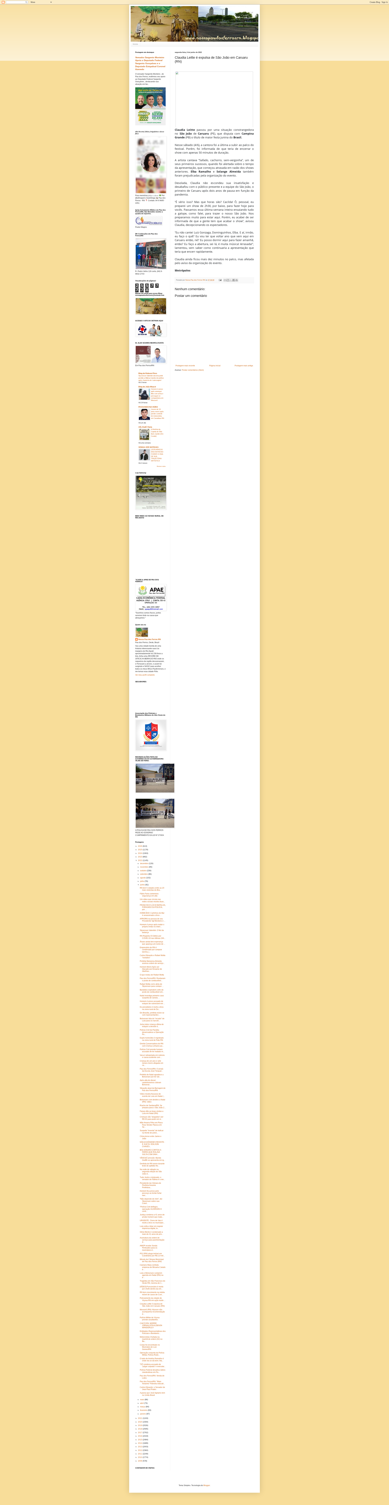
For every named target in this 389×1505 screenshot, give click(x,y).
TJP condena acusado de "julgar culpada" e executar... (152, 1365)
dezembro (144, 863)
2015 (140, 1440)
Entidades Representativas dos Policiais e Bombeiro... (153, 1332)
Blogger (206, 1485)
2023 (140, 857)
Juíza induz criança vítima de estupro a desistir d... (152, 1025)
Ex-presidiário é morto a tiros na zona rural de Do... (152, 1008)
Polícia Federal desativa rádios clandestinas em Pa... (152, 1371)
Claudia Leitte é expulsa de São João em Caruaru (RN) (152, 1305)
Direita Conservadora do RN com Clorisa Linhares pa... (152, 1045)
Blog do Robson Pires (147, 373)
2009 (140, 1461)
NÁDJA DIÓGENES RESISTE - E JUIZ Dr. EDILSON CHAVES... (152, 1144)
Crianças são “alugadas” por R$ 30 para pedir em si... (151, 1118)
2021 (140, 1418)
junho (142, 885)
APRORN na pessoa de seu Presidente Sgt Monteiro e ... (152, 920)
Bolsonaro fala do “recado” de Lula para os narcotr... (152, 1020)
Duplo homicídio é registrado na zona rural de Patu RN (152, 1039)
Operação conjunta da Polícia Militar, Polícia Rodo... (152, 1354)
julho (142, 881)
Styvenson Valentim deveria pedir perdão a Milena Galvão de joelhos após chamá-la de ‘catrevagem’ (151, 378)
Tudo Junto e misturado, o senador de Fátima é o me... (152, 1178)
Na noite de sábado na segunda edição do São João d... (151, 1171)
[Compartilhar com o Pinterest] (236, 280)
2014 (140, 1443)
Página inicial (214, 366)
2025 (140, 850)
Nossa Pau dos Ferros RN (149, 639)
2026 (140, 846)
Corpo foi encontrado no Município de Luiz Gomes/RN (150, 1347)
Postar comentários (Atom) (193, 370)
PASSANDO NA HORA (148, 407)
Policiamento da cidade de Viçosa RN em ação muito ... (152, 1299)
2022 (140, 860)
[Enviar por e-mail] (225, 280)
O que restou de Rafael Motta (152, 975)
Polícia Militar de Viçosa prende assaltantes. (150, 1318)
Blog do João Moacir (147, 387)
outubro (143, 871)
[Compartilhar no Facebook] (233, 280)
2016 (140, 1436)
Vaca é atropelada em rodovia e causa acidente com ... (152, 1056)
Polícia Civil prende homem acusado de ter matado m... (152, 1050)
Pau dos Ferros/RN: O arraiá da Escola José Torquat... (151, 1070)
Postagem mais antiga (244, 366)
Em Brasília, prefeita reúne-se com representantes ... (152, 1014)
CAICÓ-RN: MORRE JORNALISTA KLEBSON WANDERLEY (151, 1325)
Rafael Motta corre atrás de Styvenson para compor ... (152, 985)
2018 (140, 1429)
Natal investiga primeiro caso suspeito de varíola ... (152, 997)
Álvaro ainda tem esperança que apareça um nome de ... (152, 943)
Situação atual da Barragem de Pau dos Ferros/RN (152, 1089)
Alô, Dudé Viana (145, 427)
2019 (140, 1425)
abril (142, 1403)
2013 (140, 1447)
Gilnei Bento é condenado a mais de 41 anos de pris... (151, 1233)
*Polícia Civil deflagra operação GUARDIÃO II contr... (151, 1209)
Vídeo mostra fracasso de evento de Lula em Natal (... (152, 1095)
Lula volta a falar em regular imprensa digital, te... (151, 1227)
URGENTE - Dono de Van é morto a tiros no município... (152, 1221)
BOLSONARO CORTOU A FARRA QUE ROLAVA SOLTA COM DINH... (150, 1152)
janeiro (143, 1414)
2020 (140, 1422)
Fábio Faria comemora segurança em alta (149, 895)
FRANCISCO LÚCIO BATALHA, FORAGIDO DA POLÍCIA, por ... (153, 907)
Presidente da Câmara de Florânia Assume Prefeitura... (150, 1185)
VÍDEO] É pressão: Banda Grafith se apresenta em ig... (152, 1159)
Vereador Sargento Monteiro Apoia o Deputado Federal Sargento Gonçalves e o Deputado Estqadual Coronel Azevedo (150, 63)
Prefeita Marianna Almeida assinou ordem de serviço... (152, 962)
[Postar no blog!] (227, 280)
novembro (144, 867)
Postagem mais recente (185, 366)
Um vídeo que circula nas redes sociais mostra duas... (152, 900)
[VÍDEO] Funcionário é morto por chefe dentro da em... (151, 1288)
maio (142, 1400)
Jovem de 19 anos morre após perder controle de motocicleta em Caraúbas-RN (157, 413)
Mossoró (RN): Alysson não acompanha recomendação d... (152, 1312)
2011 (140, 1454)
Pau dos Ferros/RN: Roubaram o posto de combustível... (152, 979)
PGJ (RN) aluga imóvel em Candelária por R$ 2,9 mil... (152, 1255)
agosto (143, 878)
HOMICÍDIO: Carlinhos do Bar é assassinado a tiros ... (152, 914)
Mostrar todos (161, 466)
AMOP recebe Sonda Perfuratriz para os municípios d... (148, 1248)
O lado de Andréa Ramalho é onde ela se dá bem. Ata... (152, 1359)
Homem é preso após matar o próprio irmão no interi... (152, 925)
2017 (140, 1432)
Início (135, 44)
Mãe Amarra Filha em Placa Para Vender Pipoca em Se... (151, 1125)
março (143, 1407)
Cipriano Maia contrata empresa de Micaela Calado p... (152, 1267)
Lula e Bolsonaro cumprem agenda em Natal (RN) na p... (151, 1275)
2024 (140, 853)
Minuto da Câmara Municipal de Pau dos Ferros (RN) (152, 1260)
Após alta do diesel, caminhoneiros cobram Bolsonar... (150, 1082)
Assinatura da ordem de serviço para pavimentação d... (152, 1240)
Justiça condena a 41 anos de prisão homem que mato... (152, 1216)
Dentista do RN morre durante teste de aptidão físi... (152, 1165)
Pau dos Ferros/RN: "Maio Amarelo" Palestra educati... (152, 1382)
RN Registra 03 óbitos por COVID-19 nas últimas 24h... (152, 937)
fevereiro (144, 1410)
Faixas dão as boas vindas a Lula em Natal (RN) (151, 1112)
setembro (144, 874)
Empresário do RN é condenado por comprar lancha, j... (151, 949)
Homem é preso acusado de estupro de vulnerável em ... (152, 1002)
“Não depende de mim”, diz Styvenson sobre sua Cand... (151, 1201)
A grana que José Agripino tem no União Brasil (152, 1394)
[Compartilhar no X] (230, 280)
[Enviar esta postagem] (220, 280)
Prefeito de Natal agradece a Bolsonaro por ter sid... (152, 1076)
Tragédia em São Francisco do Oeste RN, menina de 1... (152, 1282)
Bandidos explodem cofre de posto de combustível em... (152, 991)
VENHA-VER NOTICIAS (148, 447)
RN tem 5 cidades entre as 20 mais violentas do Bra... (152, 889)
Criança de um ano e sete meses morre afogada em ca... (151, 1063)
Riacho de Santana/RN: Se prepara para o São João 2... (153, 1106)
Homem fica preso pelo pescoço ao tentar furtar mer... (151, 1193)
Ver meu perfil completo (145, 675)
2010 (140, 1457)
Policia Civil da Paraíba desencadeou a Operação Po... (152, 1032)
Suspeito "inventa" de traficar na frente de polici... (152, 1131)
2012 (140, 1450)
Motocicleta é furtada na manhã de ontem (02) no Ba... (151, 1339)
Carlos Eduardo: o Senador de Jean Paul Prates (152, 1388)
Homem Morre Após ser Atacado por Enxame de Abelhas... (151, 969)
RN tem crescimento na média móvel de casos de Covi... (152, 1293)
